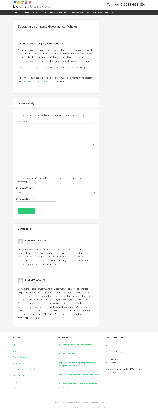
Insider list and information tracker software (78, 374)
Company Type (24, 188)
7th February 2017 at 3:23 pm (35, 243)
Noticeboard (19, 375)
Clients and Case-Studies (25, 369)
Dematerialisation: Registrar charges (75, 344)
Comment (23, 121)
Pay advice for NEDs (68, 353)
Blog (15, 381)
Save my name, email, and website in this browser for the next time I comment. (50, 180)
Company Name (25, 199)
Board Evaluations (22, 357)
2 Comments (38, 31)
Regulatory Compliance (24, 363)
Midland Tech (99, 407)
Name (21, 149)
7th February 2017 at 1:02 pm (35, 283)
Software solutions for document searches (78, 383)
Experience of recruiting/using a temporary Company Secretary (77, 364)
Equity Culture (31, 4)
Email (21, 162)
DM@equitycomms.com (35, 81)
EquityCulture (65, 407)
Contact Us (18, 387)
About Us (17, 351)
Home (16, 345)
